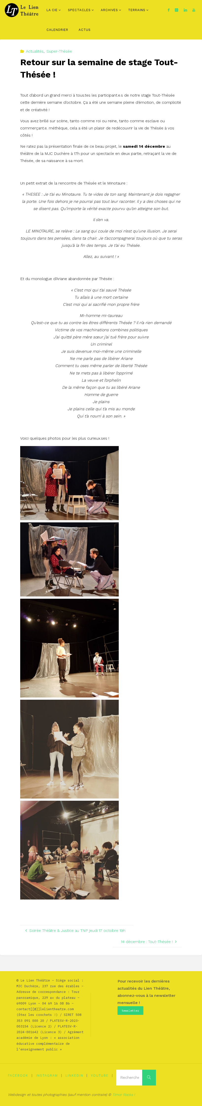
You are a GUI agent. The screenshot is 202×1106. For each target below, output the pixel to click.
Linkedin (74, 1075)
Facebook (18, 1075)
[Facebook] (168, 10)
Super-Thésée (59, 51)
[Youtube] (194, 10)
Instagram (47, 1075)
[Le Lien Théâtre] (22, 9)
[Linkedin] (185, 10)
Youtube (100, 1075)
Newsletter (130, 1010)
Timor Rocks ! (123, 1094)
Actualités (34, 51)
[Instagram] (176, 10)
